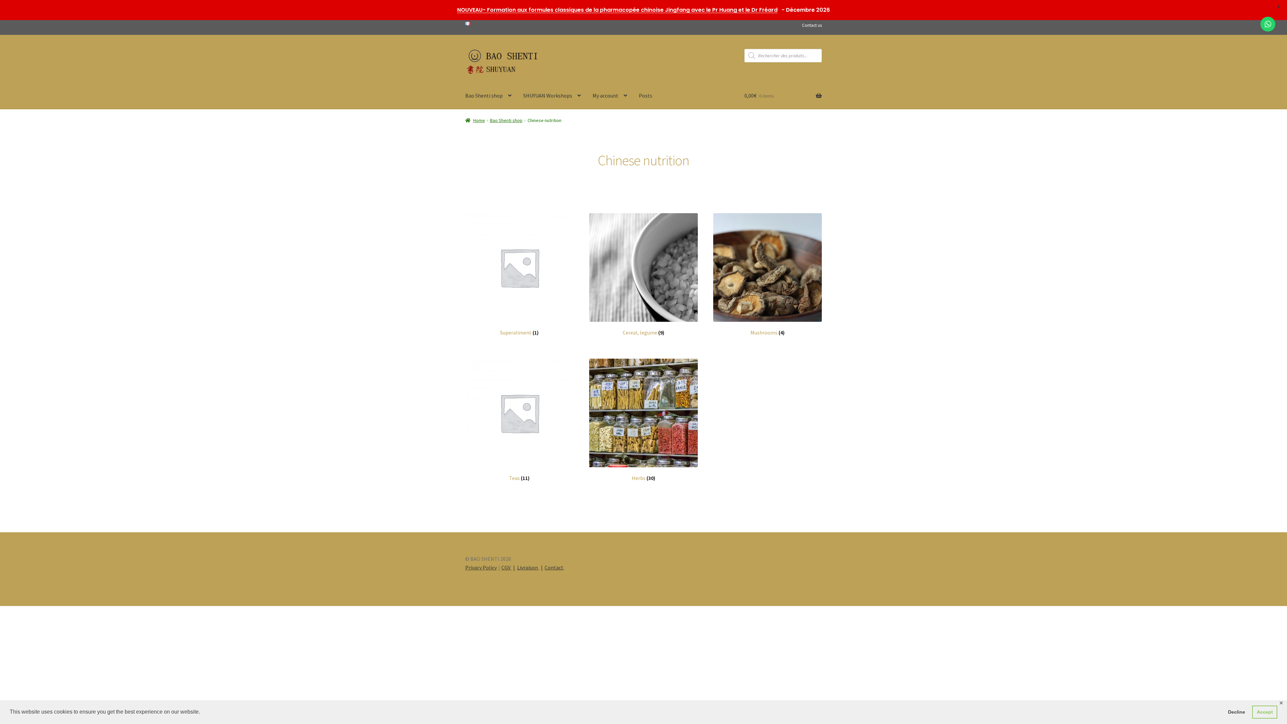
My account (605, 95)
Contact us (812, 25)
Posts (645, 95)
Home (479, 120)
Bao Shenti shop (484, 95)
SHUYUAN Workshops (547, 95)
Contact (554, 567)
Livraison (528, 567)
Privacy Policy (481, 567)
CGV (506, 567)
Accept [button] (1265, 712)
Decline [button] (1236, 712)
